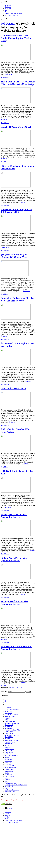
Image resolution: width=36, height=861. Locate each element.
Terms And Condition (11, 15)
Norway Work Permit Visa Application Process (14, 515)
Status (6, 778)
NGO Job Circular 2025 (12, 755)
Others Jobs (8, 759)
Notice (7, 757)
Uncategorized (9, 786)
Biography (8, 718)
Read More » (5, 77)
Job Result (8, 23)
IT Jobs (7, 745)
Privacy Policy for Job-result (13, 13)
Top (6, 781)
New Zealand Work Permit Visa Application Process (16, 647)
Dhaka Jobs (8, 728)
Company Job (9, 725)
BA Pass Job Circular (11, 714)
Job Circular (8, 747)
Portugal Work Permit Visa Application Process (14, 602)
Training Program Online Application (16, 785)
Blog (6, 720)
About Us (8, 5)
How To (7, 738)
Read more (8, 74)
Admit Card (8, 711)
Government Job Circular (12, 735)
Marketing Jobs (9, 752)
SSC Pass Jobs (9, 776)
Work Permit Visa (10, 791)
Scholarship (8, 774)
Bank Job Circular (10, 716)
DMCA (7, 10)
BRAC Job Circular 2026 (13, 388)
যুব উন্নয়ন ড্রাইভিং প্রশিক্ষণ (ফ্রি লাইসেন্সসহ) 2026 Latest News (14, 255)
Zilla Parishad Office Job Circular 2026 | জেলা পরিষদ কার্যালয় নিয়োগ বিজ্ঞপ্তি (18, 83)
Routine (7, 773)
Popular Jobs (8, 762)
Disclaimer (8, 8)
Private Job (8, 764)
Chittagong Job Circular (12, 723)
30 (17, 687)
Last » (21, 687)
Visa (6, 788)
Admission (8, 708)
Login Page (8, 750)
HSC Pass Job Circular (12, 740)
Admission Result (13, 709)
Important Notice (10, 742)
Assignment (8, 713)
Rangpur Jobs (9, 771)
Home (6, 12)
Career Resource (10, 721)
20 (16, 687)
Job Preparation (9, 749)
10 (14, 687)
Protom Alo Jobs (10, 766)
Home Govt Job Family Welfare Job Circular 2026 (16, 210)
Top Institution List (10, 783)
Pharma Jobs (8, 761)
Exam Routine (9, 733)
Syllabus (7, 779)
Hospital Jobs (9, 737)
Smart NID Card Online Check (16, 127)
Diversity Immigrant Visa (12, 730)
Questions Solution (10, 767)
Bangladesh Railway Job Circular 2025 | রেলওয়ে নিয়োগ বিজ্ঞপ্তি (17, 299)
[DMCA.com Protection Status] (6, 804)
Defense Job (8, 726)
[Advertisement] (18, 842)
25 (5, 701)
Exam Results (9, 731)
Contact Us (8, 7)
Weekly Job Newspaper (12, 790)
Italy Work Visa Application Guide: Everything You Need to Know (16, 38)
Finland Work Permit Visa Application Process (14, 559)
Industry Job (8, 743)
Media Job (8, 754)
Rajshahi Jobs (9, 769)
